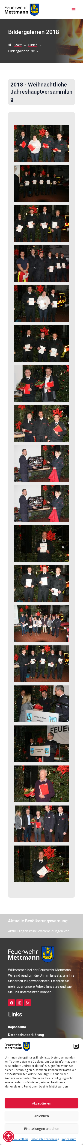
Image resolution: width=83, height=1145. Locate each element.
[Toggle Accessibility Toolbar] (8, 1136)
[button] (76, 1046)
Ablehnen (41, 1115)
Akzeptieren (41, 1103)
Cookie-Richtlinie (17, 1139)
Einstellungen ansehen (41, 1128)
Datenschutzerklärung (45, 1139)
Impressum (69, 1139)
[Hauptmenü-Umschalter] (73, 9)
